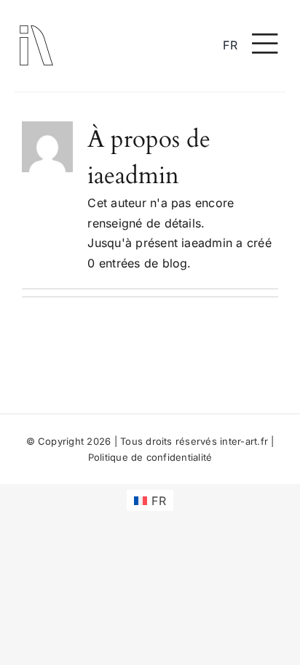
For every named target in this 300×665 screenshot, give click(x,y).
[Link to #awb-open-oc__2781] (265, 44)
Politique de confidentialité (150, 457)
